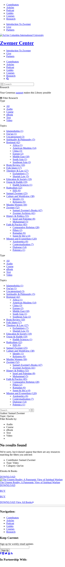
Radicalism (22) (14, 187)
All (7, 106)
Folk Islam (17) (14, 168)
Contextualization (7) (23, 244)
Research (10, 18)
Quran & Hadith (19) (16, 182)
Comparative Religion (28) (26, 227)
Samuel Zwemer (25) (16, 193)
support (19, 92)
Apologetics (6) (20, 241)
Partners (10, 29)
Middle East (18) (21, 156)
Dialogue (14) (20, 247)
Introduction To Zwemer (18, 24)
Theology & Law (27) (17, 170)
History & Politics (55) (17, 216)
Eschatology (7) (20, 173)
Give (8, 27)
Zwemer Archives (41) (24, 213)
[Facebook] (0, 553)
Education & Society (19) (19, 179)
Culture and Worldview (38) (20, 196)
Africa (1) (17, 145)
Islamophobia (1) (14, 131)
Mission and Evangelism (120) (21, 238)
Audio (9, 109)
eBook (9, 114)
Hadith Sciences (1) (22, 185)
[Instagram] (3, 553)
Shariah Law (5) (21, 176)
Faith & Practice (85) (16, 224)
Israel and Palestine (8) (24, 219)
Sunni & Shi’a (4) (21, 236)
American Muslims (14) (24, 148)
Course (9, 112)
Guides (9, 13)
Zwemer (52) (12, 207)
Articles (10, 7)
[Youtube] (9, 553)
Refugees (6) (19, 202)
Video (9, 120)
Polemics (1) (19, 250)
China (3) (17, 151)
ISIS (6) (17, 190)
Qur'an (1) (11, 134)
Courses (10, 16)
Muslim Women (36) (16, 204)
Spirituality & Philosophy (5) (20, 139)
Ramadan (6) (19, 233)
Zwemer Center (17, 43)
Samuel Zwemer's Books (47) (27, 210)
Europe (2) (18, 153)
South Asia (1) (20, 159)
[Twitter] (6, 553)
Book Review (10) (15, 165)
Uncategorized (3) (15, 136)
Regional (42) (13, 142)
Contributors (12, 4)
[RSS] (12, 553)
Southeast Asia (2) (22, 162)
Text (8, 117)
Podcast (10, 10)
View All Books (24, 502)
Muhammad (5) (20, 221)
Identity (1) (18, 199)
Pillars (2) (17, 230)
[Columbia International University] (22, 35)
